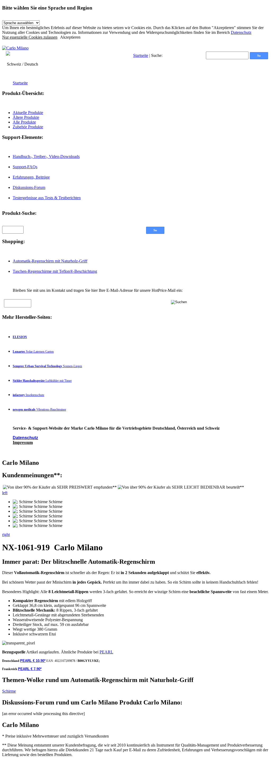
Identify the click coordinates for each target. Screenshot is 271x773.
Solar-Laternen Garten (33, 351)
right (6, 534)
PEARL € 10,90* (33, 661)
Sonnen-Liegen (47, 366)
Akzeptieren (70, 37)
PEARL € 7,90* (30, 669)
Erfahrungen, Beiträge (31, 177)
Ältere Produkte (26, 117)
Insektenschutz (28, 395)
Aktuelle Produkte (28, 112)
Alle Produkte (24, 122)
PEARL (106, 652)
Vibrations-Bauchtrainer (39, 409)
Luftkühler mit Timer (42, 381)
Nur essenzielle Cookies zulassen (29, 37)
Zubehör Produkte (28, 127)
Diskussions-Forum (29, 187)
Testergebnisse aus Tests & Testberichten (47, 197)
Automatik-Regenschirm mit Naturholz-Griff (50, 261)
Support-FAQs (25, 167)
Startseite (140, 55)
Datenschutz (241, 32)
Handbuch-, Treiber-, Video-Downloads (46, 156)
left (4, 492)
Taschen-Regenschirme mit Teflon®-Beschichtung (55, 271)
